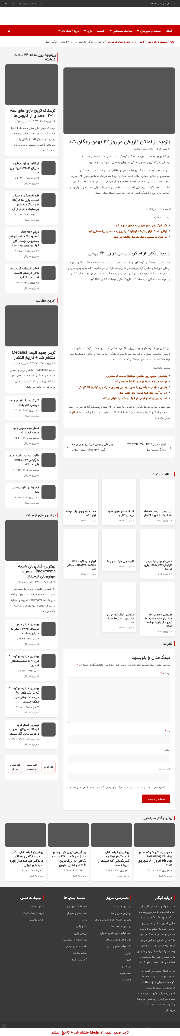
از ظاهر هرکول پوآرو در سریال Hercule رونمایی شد (24, 168)
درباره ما (23, 4)
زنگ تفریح (48, 767)
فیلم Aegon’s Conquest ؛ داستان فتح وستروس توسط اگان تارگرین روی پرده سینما (23, 238)
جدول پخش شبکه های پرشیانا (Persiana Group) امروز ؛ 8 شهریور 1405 (155, 858)
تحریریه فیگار (22, 121)
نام (167, 730)
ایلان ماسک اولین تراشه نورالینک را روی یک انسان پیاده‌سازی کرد (127, 231)
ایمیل (165, 749)
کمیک (100, 30)
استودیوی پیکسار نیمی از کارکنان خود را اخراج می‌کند (134, 398)
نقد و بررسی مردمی (76, 946)
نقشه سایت (80, 952)
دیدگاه (165, 673)
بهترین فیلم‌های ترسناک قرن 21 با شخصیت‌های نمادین (23, 661)
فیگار (169, 30)
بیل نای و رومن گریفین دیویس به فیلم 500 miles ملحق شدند (92, 447)
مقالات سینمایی (122, 30)
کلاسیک (126, 979)
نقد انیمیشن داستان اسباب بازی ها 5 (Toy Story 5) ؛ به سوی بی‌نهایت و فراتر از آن (25, 202)
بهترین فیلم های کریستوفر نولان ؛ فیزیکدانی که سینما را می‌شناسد (113, 858)
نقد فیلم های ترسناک (118, 939)
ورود (44, 4)
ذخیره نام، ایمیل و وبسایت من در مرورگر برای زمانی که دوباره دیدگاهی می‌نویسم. (117, 787)
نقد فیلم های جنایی (119, 946)
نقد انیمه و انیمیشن (75, 939)
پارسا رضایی (123, 876)
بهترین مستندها (121, 926)
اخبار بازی (81, 926)
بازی (89, 30)
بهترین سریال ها (121, 913)
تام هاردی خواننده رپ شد (119, 561)
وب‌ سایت (164, 768)
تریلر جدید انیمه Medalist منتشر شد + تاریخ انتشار (158, 513)
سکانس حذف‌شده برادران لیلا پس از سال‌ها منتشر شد (120, 618)
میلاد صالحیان (139, 149)
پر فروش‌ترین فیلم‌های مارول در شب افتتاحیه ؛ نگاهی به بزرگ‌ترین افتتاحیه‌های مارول (69, 858)
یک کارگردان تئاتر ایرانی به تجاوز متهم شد (141, 225)
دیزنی (127, 952)
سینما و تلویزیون (150, 30)
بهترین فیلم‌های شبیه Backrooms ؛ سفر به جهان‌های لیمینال (37, 571)
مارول (128, 959)
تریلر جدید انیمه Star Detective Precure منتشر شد (81, 565)
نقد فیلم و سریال (15, 767)
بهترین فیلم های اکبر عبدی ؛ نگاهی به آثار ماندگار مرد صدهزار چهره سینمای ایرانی (26, 858)
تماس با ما (10, 4)
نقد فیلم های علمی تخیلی (115, 933)
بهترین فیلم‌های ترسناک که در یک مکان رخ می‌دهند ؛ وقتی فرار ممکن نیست (23, 695)
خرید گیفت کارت (33, 913)
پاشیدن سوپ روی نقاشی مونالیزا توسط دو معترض (136, 375)
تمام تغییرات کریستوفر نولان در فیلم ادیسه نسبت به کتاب (24, 273)
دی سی (126, 966)
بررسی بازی (80, 933)
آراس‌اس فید (79, 959)
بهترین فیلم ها (122, 906)
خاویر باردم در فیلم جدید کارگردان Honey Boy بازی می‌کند (158, 565)
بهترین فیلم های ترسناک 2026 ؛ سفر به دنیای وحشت (25, 629)
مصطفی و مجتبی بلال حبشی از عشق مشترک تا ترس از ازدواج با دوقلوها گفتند (158, 620)
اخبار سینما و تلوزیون (32, 767)
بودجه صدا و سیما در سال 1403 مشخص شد (140, 381)
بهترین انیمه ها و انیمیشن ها (112, 919)
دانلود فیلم (37, 906)
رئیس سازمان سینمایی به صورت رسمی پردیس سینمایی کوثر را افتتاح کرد (122, 387)
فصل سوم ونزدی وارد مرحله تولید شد (81, 513)
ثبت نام (34, 4)
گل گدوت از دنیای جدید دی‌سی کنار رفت (120, 513)
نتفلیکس (125, 972)
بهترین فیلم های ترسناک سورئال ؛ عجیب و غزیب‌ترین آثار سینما (24, 729)
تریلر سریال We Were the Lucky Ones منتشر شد (146, 447)
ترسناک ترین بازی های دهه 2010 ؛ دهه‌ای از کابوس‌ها (33, 113)
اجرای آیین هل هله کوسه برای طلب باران (142, 392)
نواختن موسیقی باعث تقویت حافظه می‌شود (140, 236)
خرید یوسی (37, 919)
